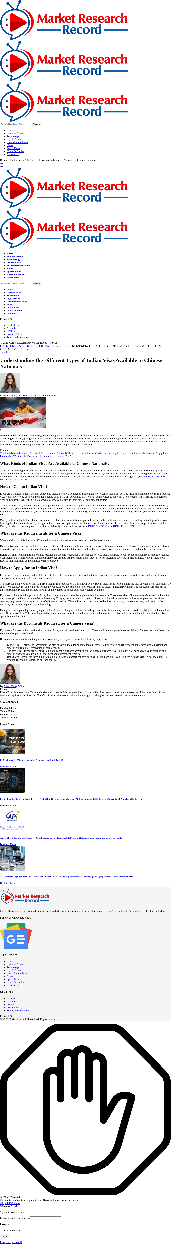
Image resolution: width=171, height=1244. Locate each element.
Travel (3, 352)
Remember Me (11, 1230)
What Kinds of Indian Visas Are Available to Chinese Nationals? (34, 453)
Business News (8, 766)
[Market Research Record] (64, 80)
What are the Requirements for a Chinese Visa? (122, 453)
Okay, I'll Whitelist (10, 1203)
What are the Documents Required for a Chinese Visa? (42, 456)
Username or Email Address (15, 1218)
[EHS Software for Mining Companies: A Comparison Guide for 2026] (12, 753)
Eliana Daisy (10, 395)
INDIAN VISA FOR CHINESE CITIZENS (111, 526)
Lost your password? (11, 1242)
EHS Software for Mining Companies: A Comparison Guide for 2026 (32, 760)
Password (5, 1224)
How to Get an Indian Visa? (83, 453)
